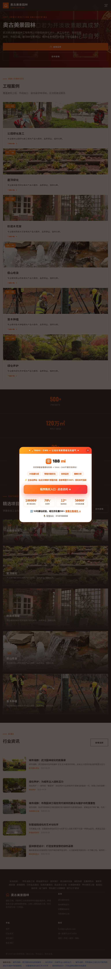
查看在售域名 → (73, 511)
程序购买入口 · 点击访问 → (55, 488)
